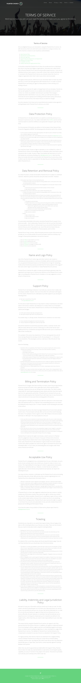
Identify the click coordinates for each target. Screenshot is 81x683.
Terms (65, 2)
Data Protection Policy (25, 54)
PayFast (25, 246)
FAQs (61, 2)
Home (45, 2)
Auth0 (25, 241)
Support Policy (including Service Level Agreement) (31, 58)
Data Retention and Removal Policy (28, 55)
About (50, 2)
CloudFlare (26, 244)
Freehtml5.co (46, 678)
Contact (71, 2)
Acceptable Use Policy (25, 61)
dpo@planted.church (57, 135)
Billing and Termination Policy (27, 60)
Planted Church (13, 3)
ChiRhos (51, 120)
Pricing (55, 2)
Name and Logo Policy (25, 57)
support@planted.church (28, 300)
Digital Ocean (27, 242)
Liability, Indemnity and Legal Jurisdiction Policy (30, 63)
